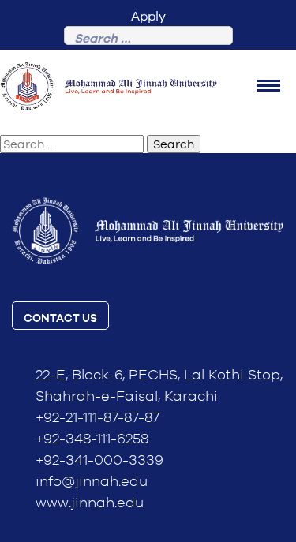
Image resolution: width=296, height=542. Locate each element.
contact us (60, 318)
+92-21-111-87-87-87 (97, 418)
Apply (148, 16)
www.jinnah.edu (90, 503)
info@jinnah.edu (92, 482)
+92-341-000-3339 (99, 461)
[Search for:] (148, 39)
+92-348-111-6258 (92, 439)
